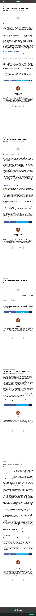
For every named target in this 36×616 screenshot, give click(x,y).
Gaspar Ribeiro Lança (18, 93)
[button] (3, 1)
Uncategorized (5, 278)
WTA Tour (5, 6)
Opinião (4, 137)
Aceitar (32, 614)
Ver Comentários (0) (18, 106)
